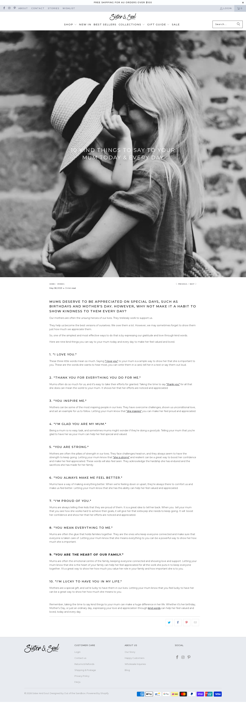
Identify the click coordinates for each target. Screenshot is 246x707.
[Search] (238, 24)
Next (192, 284)
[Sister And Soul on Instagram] (9, 8)
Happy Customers (134, 658)
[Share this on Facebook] (178, 622)
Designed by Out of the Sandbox (68, 693)
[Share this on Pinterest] (186, 622)
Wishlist (69, 8)
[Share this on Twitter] (169, 622)
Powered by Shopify (98, 693)
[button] (70, 25)
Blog (127, 670)
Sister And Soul (40, 693)
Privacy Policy (81, 676)
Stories (53, 8)
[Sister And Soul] (123, 17)
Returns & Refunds (84, 664)
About (23, 8)
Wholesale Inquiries (135, 664)
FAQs (77, 682)
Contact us (80, 658)
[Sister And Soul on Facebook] (4, 8)
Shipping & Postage (85, 670)
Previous (182, 284)
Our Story (130, 652)
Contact (38, 8)
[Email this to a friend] (195, 622)
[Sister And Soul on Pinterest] (14, 8)
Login (227, 8)
